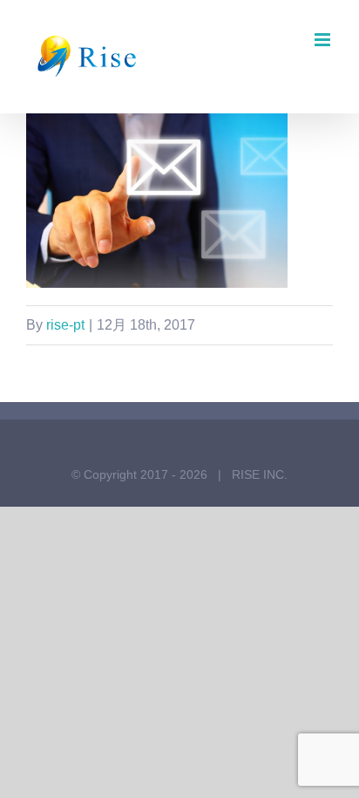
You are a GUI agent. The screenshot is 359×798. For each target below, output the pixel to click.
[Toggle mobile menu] (324, 40)
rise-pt (65, 324)
